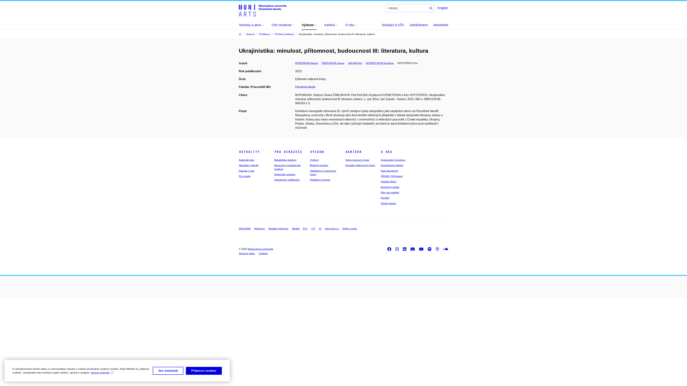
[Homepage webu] (263, 10)
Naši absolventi (389, 170)
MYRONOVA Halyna (306, 63)
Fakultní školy (388, 181)
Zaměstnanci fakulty (392, 165)
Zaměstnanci (419, 25)
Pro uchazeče (288, 152)
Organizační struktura (393, 160)
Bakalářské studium (285, 160)
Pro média (244, 176)
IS (320, 228)
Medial (295, 228)
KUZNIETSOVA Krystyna (380, 63)
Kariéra (353, 152)
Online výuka (349, 228)
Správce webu (247, 253)
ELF (305, 228)
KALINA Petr (355, 63)
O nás (386, 152)
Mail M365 (245, 228)
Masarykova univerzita (260, 249)
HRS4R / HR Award (392, 176)
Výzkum (317, 152)
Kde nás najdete (390, 192)
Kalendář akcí (246, 160)
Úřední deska (388, 203)
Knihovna (259, 228)
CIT (313, 228)
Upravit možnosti (100, 372)
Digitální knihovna (278, 228)
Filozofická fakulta (305, 86)
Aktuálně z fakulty (249, 165)
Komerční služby (390, 187)
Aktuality (249, 152)
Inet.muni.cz (332, 228)
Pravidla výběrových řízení (360, 165)
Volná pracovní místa (357, 160)
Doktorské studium (284, 174)
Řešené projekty (319, 165)
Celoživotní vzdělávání (287, 179)
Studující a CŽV (393, 25)
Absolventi (440, 25)
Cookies (263, 253)
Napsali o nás (246, 170)
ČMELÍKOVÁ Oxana (333, 63)
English (443, 8)
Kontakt (385, 197)
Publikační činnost (320, 179)
